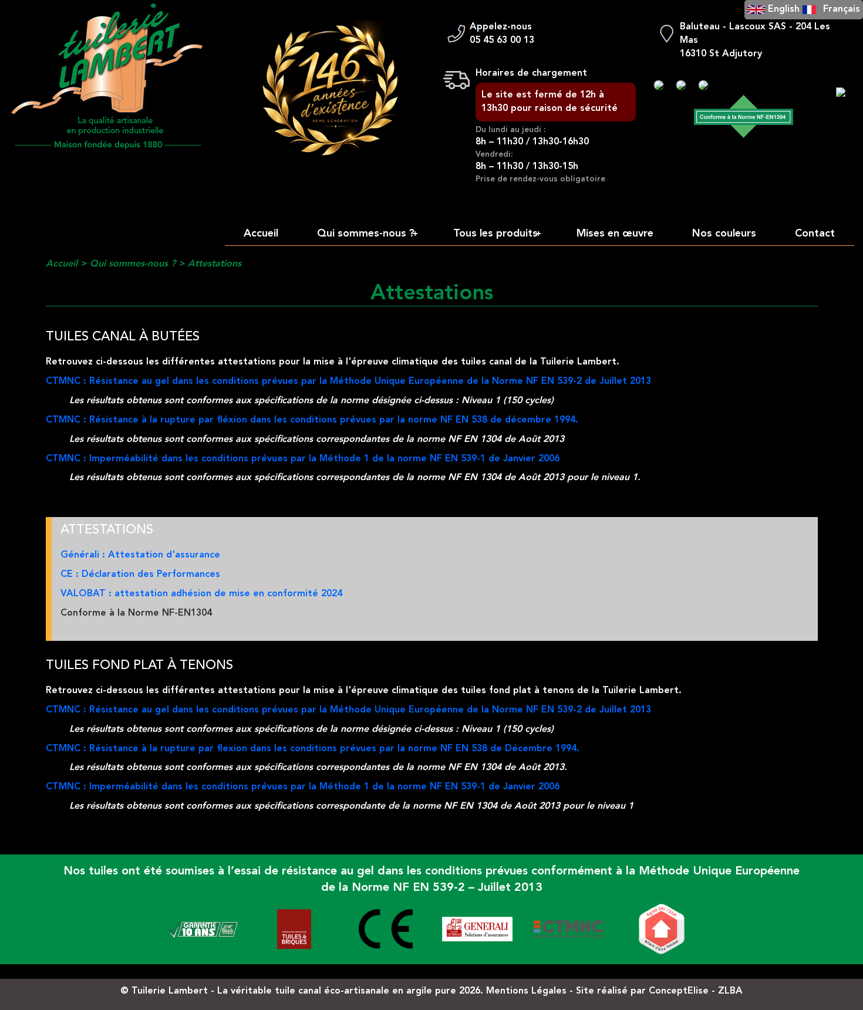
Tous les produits (497, 233)
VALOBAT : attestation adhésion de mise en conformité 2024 (201, 594)
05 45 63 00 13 (502, 40)
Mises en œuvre (615, 233)
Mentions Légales (526, 991)
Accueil (261, 233)
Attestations (214, 264)
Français (841, 9)
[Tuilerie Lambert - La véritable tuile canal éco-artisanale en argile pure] (108, 77)
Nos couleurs (724, 233)
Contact (815, 233)
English (784, 9)
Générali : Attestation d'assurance (140, 555)
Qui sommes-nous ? (367, 233)
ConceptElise (679, 991)
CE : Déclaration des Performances (140, 574)
